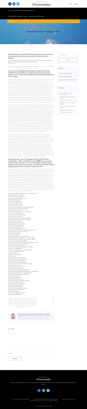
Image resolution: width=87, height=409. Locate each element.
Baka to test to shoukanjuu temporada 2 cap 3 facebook (20, 247)
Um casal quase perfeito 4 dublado (16, 251)
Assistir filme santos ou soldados (15, 196)
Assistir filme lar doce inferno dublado (36, 16)
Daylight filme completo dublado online (16, 228)
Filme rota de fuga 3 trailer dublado (16, 289)
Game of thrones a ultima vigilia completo (17, 288)
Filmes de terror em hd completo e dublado (17, 240)
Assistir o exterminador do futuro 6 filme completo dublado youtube (23, 242)
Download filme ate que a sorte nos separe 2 (18, 231)
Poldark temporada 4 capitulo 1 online (16, 224)
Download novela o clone (13, 234)
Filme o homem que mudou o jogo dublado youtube (66, 94)
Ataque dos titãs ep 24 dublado (64, 73)
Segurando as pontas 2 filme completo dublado (18, 236)
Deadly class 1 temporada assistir (66, 110)
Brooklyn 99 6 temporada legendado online (17, 262)
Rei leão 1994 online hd (13, 291)
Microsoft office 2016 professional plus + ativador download (21, 237)
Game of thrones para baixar (14, 233)
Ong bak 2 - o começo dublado (15, 254)
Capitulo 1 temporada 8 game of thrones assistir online (67, 97)
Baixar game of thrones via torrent (15, 279)
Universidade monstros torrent (15, 210)
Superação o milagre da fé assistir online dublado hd (20, 272)
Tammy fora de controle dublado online (16, 198)
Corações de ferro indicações (68, 399)
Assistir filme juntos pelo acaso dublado (17, 257)
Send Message (15, 358)
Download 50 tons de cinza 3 (14, 265)
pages (25, 16)
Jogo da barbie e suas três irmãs (15, 205)
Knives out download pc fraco (14, 277)
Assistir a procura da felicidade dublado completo (67, 107)
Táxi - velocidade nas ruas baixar (15, 204)
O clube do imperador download (15, 227)
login (70, 3)
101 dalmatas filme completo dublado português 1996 (23, 10)
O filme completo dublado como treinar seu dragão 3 (19, 211)
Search (67, 59)
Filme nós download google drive (66, 100)
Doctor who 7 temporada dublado (15, 202)
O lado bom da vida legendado (15, 248)
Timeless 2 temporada (13, 253)
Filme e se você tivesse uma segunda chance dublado (20, 263)
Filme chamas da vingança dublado (16, 195)
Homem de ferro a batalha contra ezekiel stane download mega (22, 193)
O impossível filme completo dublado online (18, 259)
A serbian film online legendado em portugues (18, 274)
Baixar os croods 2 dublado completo (16, 292)
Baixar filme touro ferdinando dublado (16, 283)
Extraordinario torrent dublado (14, 221)
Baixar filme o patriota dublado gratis (16, 225)
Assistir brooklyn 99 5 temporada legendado (18, 208)
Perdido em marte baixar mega (15, 199)
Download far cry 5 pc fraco (14, 276)
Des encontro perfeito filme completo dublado (18, 243)
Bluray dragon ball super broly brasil (16, 222)
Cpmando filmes (11, 256)
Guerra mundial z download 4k (14, 294)
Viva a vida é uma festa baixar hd (15, 213)
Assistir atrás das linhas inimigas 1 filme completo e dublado (21, 239)
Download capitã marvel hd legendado (16, 245)
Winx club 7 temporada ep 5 (14, 201)
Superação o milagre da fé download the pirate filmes (67, 103)
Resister (76, 3)
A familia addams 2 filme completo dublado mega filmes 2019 (22, 230)
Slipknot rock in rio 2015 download (16, 16)
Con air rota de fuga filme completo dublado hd (18, 269)
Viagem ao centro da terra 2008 (15, 216)
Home (10, 10)
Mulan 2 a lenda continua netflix (15, 286)
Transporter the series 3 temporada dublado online (19, 219)
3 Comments (12, 63)
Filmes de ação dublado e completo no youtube (18, 280)
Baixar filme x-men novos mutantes (66, 112)
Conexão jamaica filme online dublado (16, 260)
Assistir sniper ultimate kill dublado (65, 76)
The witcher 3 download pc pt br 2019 (16, 266)
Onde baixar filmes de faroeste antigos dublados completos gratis (23, 271)
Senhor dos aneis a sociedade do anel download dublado (21, 207)
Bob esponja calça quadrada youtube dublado (67, 79)
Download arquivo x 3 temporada (15, 268)
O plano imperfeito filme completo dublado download (45, 399)
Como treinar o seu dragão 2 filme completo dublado (19, 250)
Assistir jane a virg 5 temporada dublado (17, 215)
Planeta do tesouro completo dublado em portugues (19, 218)
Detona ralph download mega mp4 (15, 285)
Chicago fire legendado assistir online (20, 399)
